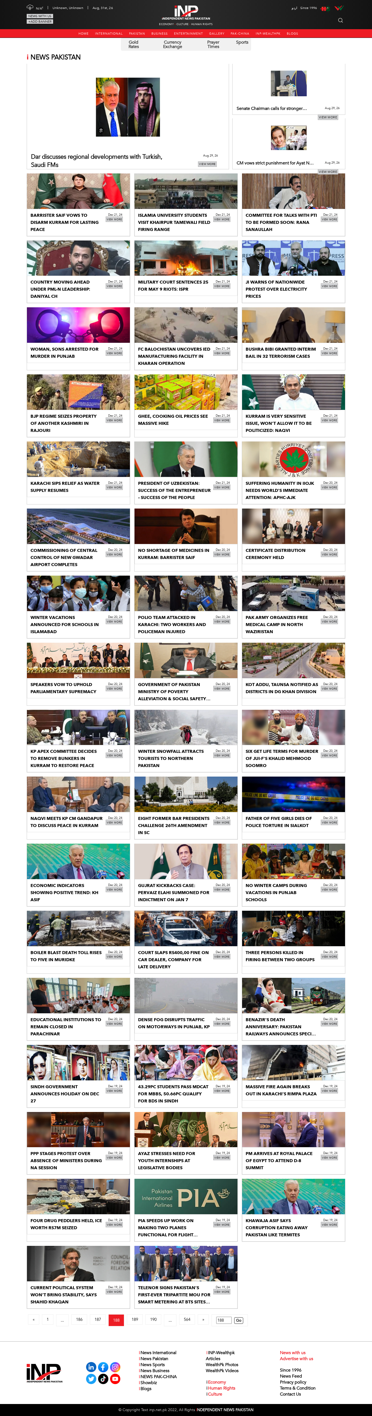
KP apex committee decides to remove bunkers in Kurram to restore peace (64, 758)
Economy (166, 24)
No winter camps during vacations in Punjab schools (276, 893)
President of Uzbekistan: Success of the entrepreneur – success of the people (174, 490)
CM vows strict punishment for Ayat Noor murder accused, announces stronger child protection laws (276, 163)
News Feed (291, 1376)
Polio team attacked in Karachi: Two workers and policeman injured (172, 625)
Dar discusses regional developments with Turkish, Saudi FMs (96, 161)
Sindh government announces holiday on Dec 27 (65, 1094)
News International (157, 1353)
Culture (182, 24)
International (109, 34)
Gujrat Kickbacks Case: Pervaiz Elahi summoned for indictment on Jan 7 (173, 893)
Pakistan (137, 34)
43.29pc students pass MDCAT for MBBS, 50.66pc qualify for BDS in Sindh (173, 1094)
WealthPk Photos (222, 1365)
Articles (213, 1359)
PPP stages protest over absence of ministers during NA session (66, 1161)
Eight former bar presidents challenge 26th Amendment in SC (173, 826)
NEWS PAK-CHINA (158, 1377)
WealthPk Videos (222, 1371)
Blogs (292, 34)
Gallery (216, 34)
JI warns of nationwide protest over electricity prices (276, 289)
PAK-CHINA (240, 34)
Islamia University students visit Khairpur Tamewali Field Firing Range (174, 222)
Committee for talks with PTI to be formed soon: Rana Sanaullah (281, 222)
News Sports (152, 1365)
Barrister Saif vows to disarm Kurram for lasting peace (65, 222)
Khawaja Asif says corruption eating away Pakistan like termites (277, 1228)
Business (159, 34)
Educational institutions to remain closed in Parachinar (66, 1027)
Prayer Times (213, 44)
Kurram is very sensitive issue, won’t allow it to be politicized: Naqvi (279, 423)
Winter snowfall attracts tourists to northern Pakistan (171, 758)
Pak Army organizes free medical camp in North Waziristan (277, 625)
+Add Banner (39, 21)
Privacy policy (293, 1382)
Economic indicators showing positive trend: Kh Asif (64, 893)
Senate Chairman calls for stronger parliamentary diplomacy (270, 109)
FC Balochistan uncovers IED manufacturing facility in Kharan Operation (174, 356)
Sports (242, 42)
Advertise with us (296, 1359)
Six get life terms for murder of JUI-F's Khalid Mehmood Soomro (282, 758)
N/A (39, 8)
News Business (154, 1371)
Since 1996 (290, 1370)
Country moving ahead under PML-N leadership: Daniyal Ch (60, 289)
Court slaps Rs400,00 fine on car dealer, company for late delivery (173, 960)
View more (207, 164)
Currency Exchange (172, 44)
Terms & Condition (298, 1388)
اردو (294, 8)
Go (238, 1320)
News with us (39, 16)
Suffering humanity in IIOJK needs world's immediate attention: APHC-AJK (280, 490)
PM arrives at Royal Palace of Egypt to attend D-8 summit (279, 1161)
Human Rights (202, 24)
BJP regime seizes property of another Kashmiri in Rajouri (64, 423)
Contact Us (290, 1394)
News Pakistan (153, 1359)
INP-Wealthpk (268, 34)
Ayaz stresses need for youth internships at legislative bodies (166, 1161)
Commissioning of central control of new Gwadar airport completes (64, 558)
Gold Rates (134, 44)
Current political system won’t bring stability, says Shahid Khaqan (64, 1295)
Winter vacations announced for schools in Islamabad (65, 625)
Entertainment (188, 34)
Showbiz (148, 1383)
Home (83, 34)
